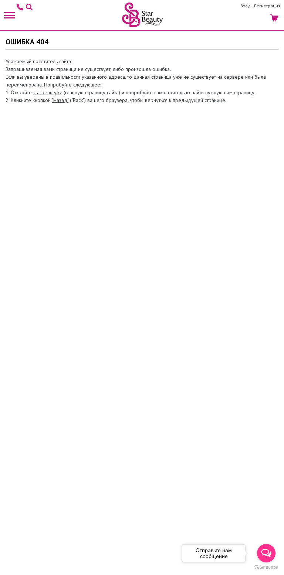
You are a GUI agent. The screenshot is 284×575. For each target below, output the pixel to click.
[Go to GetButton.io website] (266, 567)
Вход (245, 5)
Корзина (275, 16)
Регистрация (267, 5)
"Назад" (60, 100)
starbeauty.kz (47, 92)
